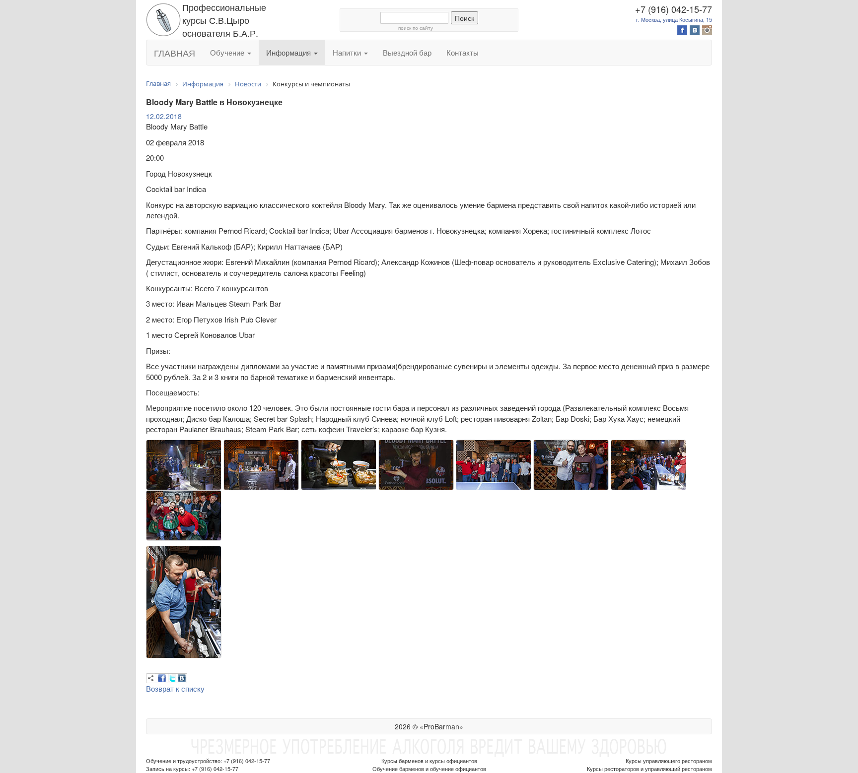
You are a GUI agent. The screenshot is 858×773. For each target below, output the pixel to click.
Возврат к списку (175, 688)
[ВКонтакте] (182, 678)
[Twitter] (172, 678)
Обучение (228, 52)
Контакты (462, 52)
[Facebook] (162, 678)
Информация (289, 52)
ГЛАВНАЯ (174, 52)
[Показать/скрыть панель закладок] (151, 678)
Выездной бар (407, 52)
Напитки (348, 52)
